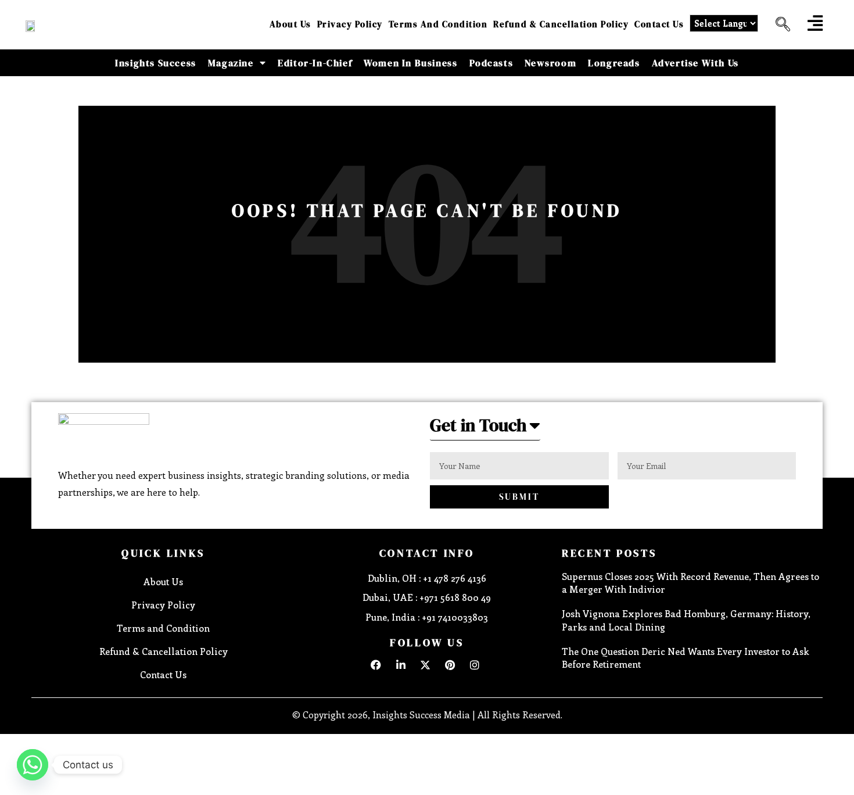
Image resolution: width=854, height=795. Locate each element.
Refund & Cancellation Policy (561, 24)
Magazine (231, 62)
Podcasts (491, 62)
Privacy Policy (350, 24)
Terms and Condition (438, 24)
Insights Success (155, 62)
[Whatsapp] (32, 764)
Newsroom (550, 62)
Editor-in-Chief (315, 62)
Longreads (614, 62)
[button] (778, 24)
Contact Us (659, 24)
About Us (290, 24)
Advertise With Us (695, 62)
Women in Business (410, 62)
